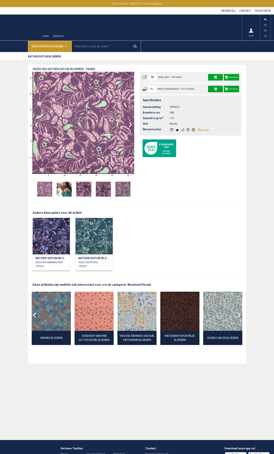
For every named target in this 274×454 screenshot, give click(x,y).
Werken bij (228, 10)
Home (45, 36)
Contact (245, 10)
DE (265, 25)
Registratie (263, 10)
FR (265, 36)
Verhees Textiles (20, 27)
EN (265, 30)
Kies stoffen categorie (47, 46)
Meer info (203, 129)
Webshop (58, 36)
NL (265, 19)
